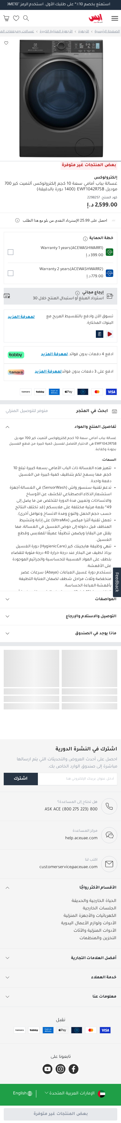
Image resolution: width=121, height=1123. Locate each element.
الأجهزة (83, 32)
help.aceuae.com (81, 838)
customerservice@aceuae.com (68, 867)
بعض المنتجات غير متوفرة (61, 1114)
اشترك (21, 779)
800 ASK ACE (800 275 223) (71, 809)
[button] (60, 252)
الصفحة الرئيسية (107, 32)
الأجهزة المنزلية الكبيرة (56, 32)
